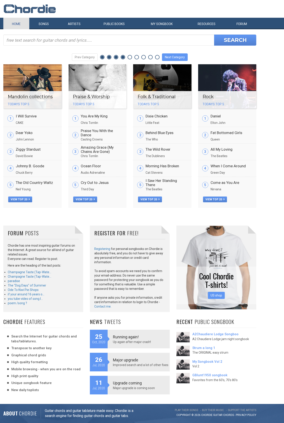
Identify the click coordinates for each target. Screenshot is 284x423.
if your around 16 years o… (26, 294)
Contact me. (102, 306)
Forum (242, 24)
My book (162, 24)
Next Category (175, 57)
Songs (44, 24)
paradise (14, 281)
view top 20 (19, 199)
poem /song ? (17, 303)
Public (114, 24)
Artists (74, 24)
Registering (102, 249)
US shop (216, 295)
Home (16, 24)
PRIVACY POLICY (246, 415)
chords (228, 415)
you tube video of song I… (25, 298)
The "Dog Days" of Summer (27, 285)
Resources (206, 24)
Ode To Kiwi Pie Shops (23, 290)
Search (235, 40)
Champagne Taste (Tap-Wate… (29, 272)
